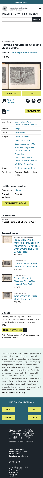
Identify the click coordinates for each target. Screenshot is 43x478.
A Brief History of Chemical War (19, 221)
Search (36, 19)
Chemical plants (22, 136)
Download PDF (33, 111)
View (32, 93)
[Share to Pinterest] (34, 101)
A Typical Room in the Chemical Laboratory (25, 265)
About (8, 409)
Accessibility (13, 476)
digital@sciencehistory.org (13, 392)
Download (11, 93)
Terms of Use (13, 474)
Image (17, 128)
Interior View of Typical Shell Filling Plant (26, 297)
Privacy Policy (13, 472)
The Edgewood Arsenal (23, 52)
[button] (25, 330)
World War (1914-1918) (24, 164)
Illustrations (8, 42)
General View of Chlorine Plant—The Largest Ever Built (24, 281)
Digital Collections (20, 14)
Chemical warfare (22, 140)
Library (18, 190)
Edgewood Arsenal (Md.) (25, 144)
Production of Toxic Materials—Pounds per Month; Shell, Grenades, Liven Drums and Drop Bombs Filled (27, 245)
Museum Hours (21, 2)
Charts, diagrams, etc (23, 237)
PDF (8, 110)
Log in (34, 418)
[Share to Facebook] (28, 101)
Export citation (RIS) (13, 330)
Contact (8, 418)
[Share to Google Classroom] (39, 101)
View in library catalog (15, 203)
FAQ (34, 409)
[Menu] (40, 9)
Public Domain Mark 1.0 (25, 168)
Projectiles (19, 154)
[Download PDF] (4, 111)
